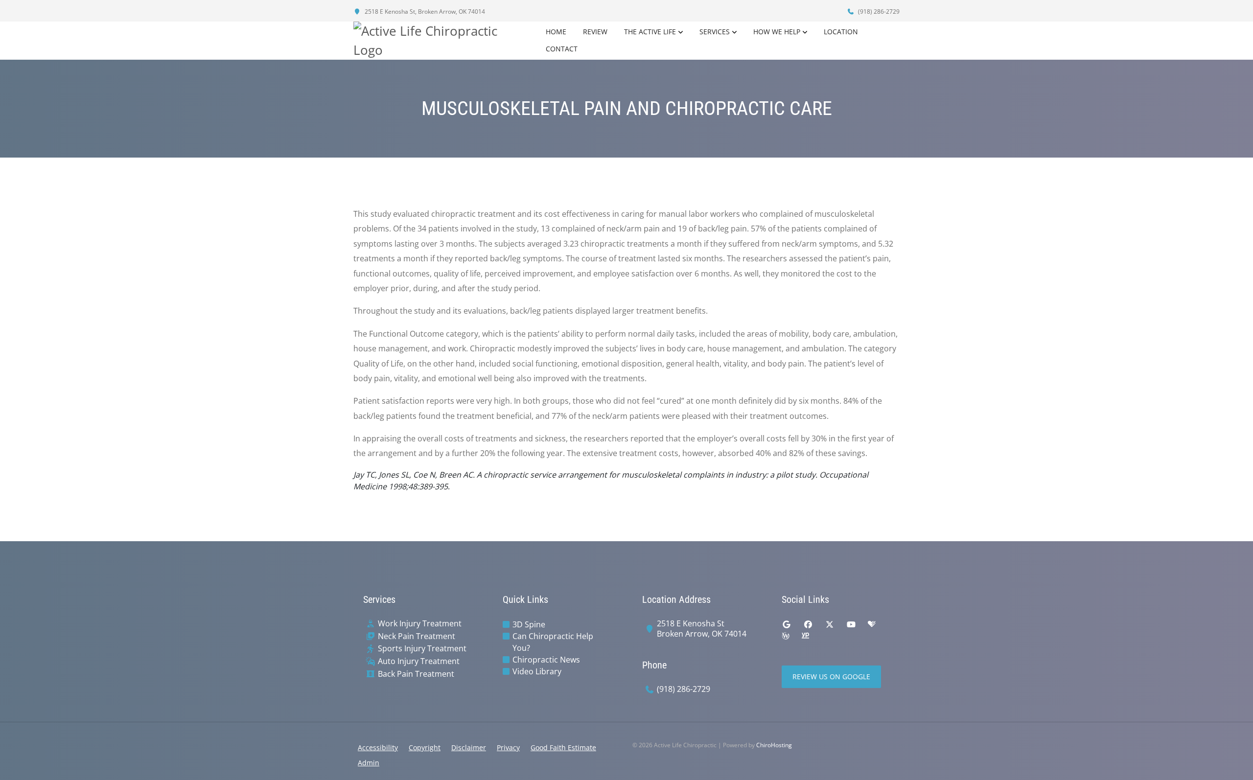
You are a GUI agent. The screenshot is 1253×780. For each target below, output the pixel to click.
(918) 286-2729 (878, 11)
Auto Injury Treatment (419, 661)
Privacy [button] (508, 747)
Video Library (536, 671)
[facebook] (808, 624)
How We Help (776, 31)
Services (714, 31)
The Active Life (650, 31)
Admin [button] (368, 762)
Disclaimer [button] (468, 747)
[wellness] (785, 636)
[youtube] (851, 624)
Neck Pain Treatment (416, 636)
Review (595, 31)
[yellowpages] (805, 636)
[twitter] (830, 624)
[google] (786, 624)
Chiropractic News (546, 659)
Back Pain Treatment (416, 674)
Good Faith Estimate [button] (563, 747)
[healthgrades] (872, 624)
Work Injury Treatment (420, 624)
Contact (562, 48)
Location (841, 31)
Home (556, 31)
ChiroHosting (774, 745)
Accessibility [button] (378, 747)
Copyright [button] (425, 747)
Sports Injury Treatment (422, 648)
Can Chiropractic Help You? (552, 642)
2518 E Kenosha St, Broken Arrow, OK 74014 (424, 11)
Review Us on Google (831, 676)
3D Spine (528, 624)
